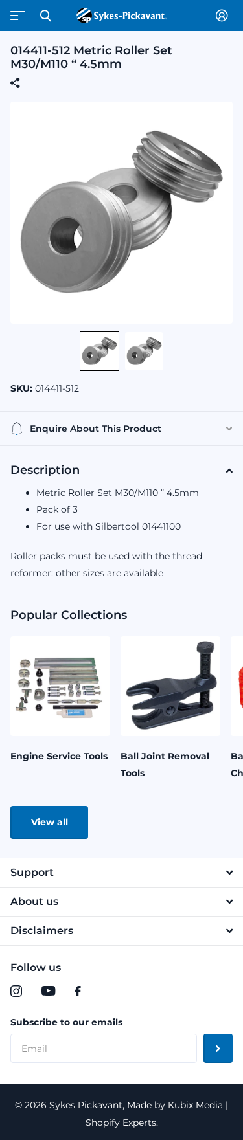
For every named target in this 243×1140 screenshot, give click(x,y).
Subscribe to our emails (66, 1022)
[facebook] (78, 991)
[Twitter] (104, 991)
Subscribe (218, 1048)
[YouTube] (48, 991)
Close (45, 15)
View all (49, 822)
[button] (99, 351)
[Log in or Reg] (224, 15)
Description (45, 470)
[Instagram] (16, 991)
